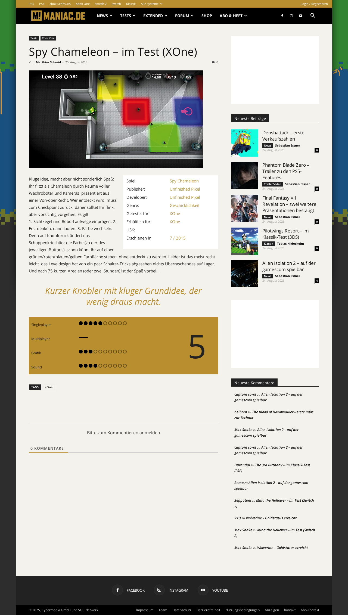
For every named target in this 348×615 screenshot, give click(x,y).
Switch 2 (101, 4)
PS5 (31, 4)
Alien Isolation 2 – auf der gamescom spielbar (289, 266)
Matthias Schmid (48, 62)
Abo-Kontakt (310, 610)
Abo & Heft (231, 15)
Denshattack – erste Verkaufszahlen (283, 135)
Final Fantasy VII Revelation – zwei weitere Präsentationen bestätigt (289, 204)
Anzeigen (272, 610)
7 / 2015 (178, 238)
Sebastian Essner (287, 145)
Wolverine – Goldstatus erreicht (271, 517)
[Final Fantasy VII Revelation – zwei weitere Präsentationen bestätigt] (244, 208)
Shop (206, 15)
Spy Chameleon (184, 181)
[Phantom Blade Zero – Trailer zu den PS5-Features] (244, 175)
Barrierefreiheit (208, 610)
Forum (182, 15)
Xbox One (83, 4)
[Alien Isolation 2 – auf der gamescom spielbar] (244, 273)
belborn (240, 411)
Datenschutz (181, 610)
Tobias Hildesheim (290, 243)
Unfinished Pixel (185, 189)
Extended (153, 15)
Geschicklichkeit (185, 205)
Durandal (242, 464)
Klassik (131, 4)
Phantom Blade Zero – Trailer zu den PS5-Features (285, 171)
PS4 (41, 4)
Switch (116, 4)
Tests (125, 15)
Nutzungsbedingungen (242, 610)
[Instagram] (291, 16)
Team (163, 610)
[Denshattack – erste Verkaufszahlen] (244, 143)
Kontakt (290, 610)
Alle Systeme (150, 4)
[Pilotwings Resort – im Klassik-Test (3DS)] (244, 241)
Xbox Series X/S (60, 4)
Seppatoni (242, 500)
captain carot (245, 394)
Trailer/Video (272, 184)
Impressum (144, 610)
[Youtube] (301, 16)
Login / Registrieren (314, 4)
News (102, 15)
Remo (239, 482)
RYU (237, 517)
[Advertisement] (275, 70)
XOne (175, 213)
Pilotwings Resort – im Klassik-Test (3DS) (285, 234)
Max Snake (243, 429)
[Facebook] (282, 16)
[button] (312, 16)
